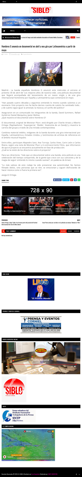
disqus (70, 231)
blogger (63, 231)
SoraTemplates (35, 474)
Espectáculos (27, 54)
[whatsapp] (79, 1)
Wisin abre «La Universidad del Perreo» (15, 211)
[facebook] (76, 1)
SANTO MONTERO (52, 474)
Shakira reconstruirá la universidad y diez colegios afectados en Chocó (67, 210)
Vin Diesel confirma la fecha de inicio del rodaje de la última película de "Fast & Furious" (41, 208)
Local (61, 37)
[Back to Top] (79, 474)
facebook (76, 231)
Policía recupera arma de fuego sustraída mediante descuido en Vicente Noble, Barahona (26, 37)
